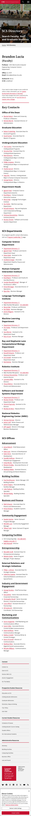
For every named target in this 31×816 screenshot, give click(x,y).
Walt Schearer (8, 504)
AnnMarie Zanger (9, 260)
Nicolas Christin (8, 220)
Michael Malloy (8, 493)
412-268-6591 (24, 305)
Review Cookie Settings (15, 808)
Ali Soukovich (8, 608)
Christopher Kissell (9, 599)
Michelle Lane (8, 524)
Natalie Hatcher (8, 519)
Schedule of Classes (7, 723)
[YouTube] (24, 784)
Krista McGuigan (9, 287)
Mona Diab (7, 199)
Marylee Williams (9, 648)
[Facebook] (6, 784)
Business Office (6, 756)
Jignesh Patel (8, 191)
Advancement (9, 443)
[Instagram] (10, 784)
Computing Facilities (12, 535)
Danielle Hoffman (9, 458)
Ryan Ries (7, 291)
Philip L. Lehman (9, 570)
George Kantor (8, 180)
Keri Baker (7, 309)
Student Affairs (6, 730)
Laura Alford (8, 603)
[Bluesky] (3, 784)
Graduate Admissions (8, 700)
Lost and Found (6, 760)
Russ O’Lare (7, 336)
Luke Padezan (8, 489)
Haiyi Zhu (7, 175)
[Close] (29, 791)
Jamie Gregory (8, 485)
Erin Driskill (7, 357)
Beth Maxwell (8, 543)
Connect (4, 662)
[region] (15, 802)
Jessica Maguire (8, 312)
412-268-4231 (22, 539)
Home (4, 45)
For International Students (9, 734)
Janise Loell (7, 422)
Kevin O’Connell (8, 639)
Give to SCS (5, 670)
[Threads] (17, 784)
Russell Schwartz (9, 208)
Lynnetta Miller (8, 379)
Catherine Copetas (9, 574)
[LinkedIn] (13, 784)
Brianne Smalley (9, 465)
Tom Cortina (7, 146)
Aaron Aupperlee (9, 622)
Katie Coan (7, 451)
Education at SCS (6, 693)
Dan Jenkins (7, 595)
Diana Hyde (7, 255)
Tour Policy (5, 708)
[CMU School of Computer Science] (10, 2)
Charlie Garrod (8, 169)
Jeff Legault (7, 427)
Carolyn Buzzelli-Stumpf (11, 282)
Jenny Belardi (8, 447)
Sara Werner (7, 332)
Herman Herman (9, 420)
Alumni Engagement (7, 678)
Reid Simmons (8, 155)
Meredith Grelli (8, 552)
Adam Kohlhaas (8, 630)
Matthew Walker (9, 469)
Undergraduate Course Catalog (10, 727)
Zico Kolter (7, 204)
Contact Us (5, 667)
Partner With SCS (6, 674)
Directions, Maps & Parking (9, 704)
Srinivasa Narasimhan (10, 215)
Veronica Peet (8, 151)
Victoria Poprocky (9, 404)
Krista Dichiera (8, 509)
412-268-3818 (24, 373)
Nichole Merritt (8, 121)
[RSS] (28, 784)
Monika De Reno (9, 409)
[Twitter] (20, 784)
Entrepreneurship (10, 548)
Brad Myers (7, 195)
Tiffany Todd (8, 528)
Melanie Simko (8, 556)
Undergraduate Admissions (9, 697)
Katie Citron (7, 454)
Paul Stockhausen (9, 480)
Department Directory (11, 248)
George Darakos (9, 590)
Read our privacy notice (11, 805)
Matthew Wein (8, 644)
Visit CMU (4, 711)
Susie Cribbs (7, 626)
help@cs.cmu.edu (9, 541)
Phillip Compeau (9, 162)
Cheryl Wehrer (8, 384)
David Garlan (8, 136)
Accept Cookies (15, 813)
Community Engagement (14, 515)
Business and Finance (12, 500)
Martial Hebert (8, 116)
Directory (4, 745)
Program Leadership (13, 237)
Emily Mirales (8, 463)
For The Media (6, 681)
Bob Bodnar (7, 362)
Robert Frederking (9, 131)
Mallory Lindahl (8, 635)
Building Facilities (10, 476)
